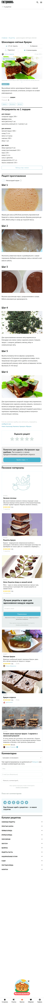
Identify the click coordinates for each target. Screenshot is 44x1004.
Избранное (31, 1002)
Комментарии (37, 12)
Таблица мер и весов (22, 168)
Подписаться (22, 614)
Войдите (35, 762)
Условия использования (22, 625)
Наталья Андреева (9, 54)
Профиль (39, 1002)
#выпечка (15, 426)
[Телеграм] (5, 802)
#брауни (28, 426)
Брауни (5, 104)
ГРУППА (5, 495)
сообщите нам (6, 424)
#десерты (22, 426)
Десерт (20, 104)
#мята (3, 426)
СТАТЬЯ (5, 731)
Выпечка (12, 104)
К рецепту (4, 84)
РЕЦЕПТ (5, 654)
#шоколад (8, 426)
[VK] (9, 802)
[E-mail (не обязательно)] (22, 774)
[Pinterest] (18, 802)
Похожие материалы (25, 12)
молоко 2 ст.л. (7, 119)
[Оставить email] (22, 608)
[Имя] (22, 768)
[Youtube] (22, 802)
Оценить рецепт (12, 12)
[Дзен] (26, 802)
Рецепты (14, 1002)
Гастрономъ (5, 1002)
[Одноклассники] (13, 802)
